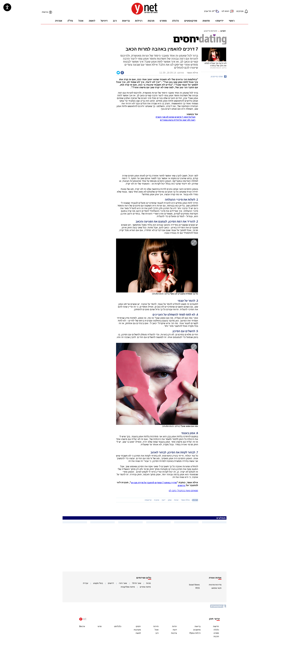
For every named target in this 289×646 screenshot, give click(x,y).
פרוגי (100, 626)
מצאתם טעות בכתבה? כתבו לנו (183, 490)
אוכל (157, 630)
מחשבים (197, 630)
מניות (148, 583)
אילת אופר (185, 500)
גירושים (181, 485)
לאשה (138, 633)
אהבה (156, 500)
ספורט (216, 633)
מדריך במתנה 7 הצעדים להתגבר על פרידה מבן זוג (154, 482)
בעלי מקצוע (98, 583)
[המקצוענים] (218, 607)
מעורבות (137, 630)
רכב (157, 633)
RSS (198, 588)
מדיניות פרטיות (215, 585)
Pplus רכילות (195, 633)
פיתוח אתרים (145, 587)
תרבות (216, 636)
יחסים (223, 31)
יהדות (174, 626)
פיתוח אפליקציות (128, 587)
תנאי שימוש (216, 588)
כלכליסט (117, 626)
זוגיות (176, 500)
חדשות (216, 626)
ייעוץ (163, 500)
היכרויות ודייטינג (210, 31)
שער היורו (123, 583)
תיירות (156, 626)
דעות (175, 630)
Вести (82, 626)
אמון (170, 500)
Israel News (194, 585)
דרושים (111, 583)
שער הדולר (136, 583)
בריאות (198, 626)
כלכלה (216, 630)
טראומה (148, 500)
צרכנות (174, 633)
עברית (85, 583)
